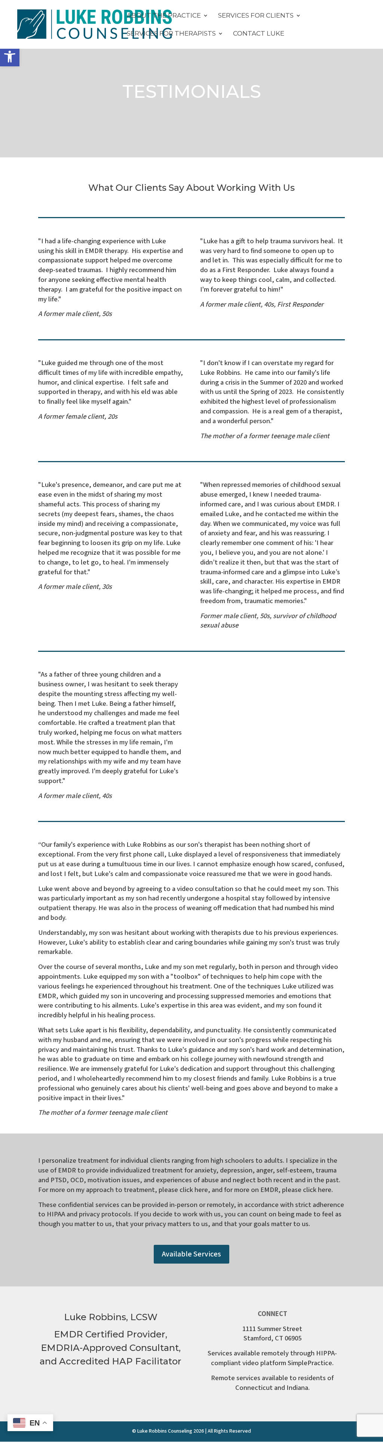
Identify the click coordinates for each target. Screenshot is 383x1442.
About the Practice (164, 16)
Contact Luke (258, 34)
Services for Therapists (171, 34)
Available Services (191, 1254)
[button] (9, 56)
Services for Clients (256, 16)
